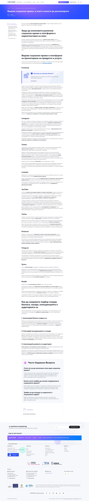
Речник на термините (49, 451)
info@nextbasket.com (48, 473)
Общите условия (75, 498)
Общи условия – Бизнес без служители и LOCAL (15, 449)
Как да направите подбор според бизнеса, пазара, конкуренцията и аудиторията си (12, 35)
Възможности (28, 2)
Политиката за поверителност (68, 498)
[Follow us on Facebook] (46, 493)
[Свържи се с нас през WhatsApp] (65, 474)
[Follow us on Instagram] (53, 493)
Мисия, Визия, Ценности (30, 454)
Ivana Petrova (13, 15)
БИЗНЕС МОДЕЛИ (19, 2)
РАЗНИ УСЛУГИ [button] (28, 437)
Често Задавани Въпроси (12, 38)
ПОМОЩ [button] (39, 437)
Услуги (34, 2)
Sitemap (46, 454)
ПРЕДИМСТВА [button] (21, 437)
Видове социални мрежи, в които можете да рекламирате (12, 24)
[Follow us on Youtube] (60, 493)
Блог (46, 455)
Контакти (42, 2)
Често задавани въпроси (49, 449)
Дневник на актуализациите (50, 452)
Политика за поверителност (12, 451)
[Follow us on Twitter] (50, 493)
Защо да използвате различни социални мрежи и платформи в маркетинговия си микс (13, 27)
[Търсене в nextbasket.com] (78, 2)
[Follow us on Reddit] (63, 493)
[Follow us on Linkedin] (56, 493)
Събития (65, 449)
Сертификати (28, 455)
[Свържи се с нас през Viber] (68, 474)
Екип (27, 449)
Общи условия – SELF (11, 448)
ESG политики (28, 452)
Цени (24, 2)
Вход (81, 2)
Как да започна (47, 448)
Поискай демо (66, 451)
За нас (27, 448)
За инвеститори (29, 451)
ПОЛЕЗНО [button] (35, 437)
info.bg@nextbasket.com (11, 476)
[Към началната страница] (11, 2)
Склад (38, 2)
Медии (65, 448)
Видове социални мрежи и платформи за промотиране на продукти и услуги (12, 31)
